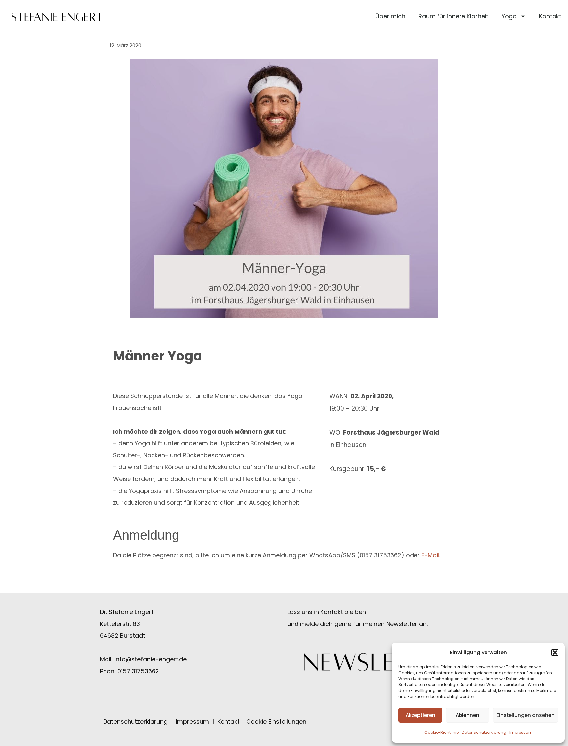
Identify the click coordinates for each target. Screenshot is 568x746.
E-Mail (430, 555)
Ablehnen (467, 715)
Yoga (509, 16)
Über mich (390, 16)
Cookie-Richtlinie (441, 732)
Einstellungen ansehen (525, 715)
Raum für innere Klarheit (453, 16)
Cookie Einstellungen (276, 721)
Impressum (520, 732)
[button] (555, 652)
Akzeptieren (420, 715)
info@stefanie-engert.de (150, 659)
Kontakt (550, 16)
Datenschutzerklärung (484, 732)
